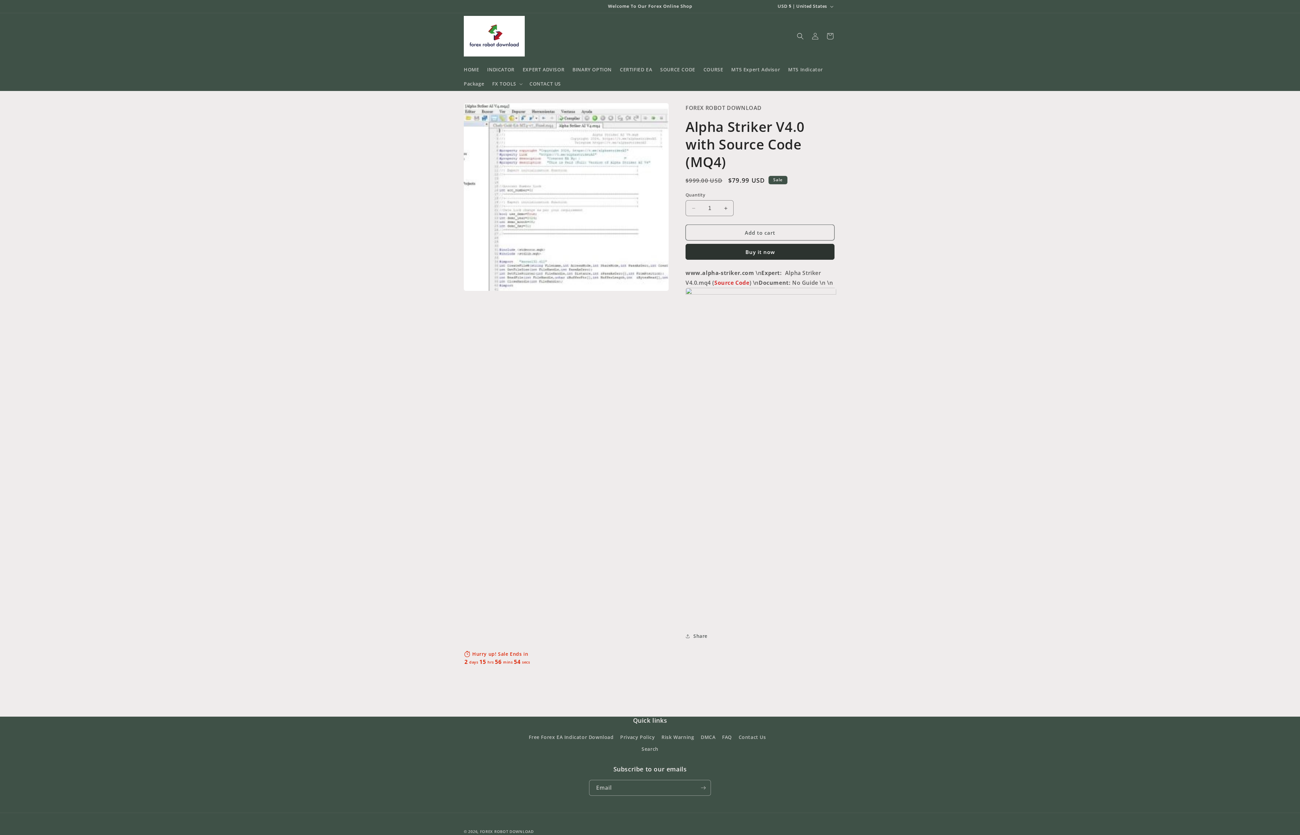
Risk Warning (678, 737)
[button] (506, 84)
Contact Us (752, 737)
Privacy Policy (637, 737)
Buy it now (760, 252)
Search (650, 749)
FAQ (727, 737)
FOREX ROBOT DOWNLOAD (507, 831)
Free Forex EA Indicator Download (571, 737)
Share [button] (700, 636)
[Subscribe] (703, 788)
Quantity (695, 195)
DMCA (708, 737)
